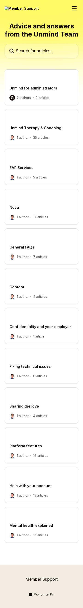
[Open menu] (74, 8)
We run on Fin (44, 594)
